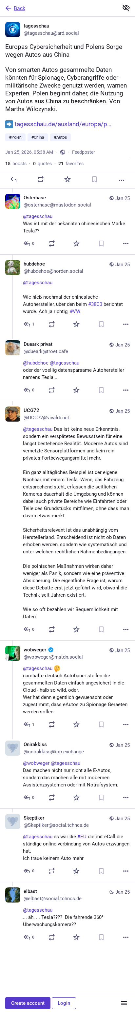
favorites (71, 163)
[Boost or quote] (41, 179)
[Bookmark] (94, 179)
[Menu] (124, 1003)
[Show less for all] (126, 8)
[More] (121, 180)
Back (19, 8)
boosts (16, 163)
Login (64, 1003)
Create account (28, 1003)
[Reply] (13, 179)
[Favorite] (67, 179)
